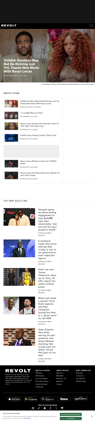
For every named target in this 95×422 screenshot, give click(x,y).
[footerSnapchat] (44, 409)
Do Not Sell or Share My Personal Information (71, 414)
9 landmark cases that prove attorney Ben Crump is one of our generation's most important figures (47, 249)
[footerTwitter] (56, 409)
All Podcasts (40, 376)
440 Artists (39, 387)
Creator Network (41, 384)
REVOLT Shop (81, 381)
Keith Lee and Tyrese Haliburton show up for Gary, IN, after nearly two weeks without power (47, 278)
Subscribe (79, 373)
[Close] (92, 416)
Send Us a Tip (61, 379)
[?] (11, 103)
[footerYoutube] (62, 409)
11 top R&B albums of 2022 (31, 113)
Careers (59, 384)
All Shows (39, 373)
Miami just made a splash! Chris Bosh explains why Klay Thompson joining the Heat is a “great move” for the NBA (47, 308)
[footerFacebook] (50, 409)
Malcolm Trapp (27, 107)
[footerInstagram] (33, 409)
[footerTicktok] (39, 409)
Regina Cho (26, 129)
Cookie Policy (27, 418)
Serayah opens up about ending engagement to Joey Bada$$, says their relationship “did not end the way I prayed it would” (47, 219)
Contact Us (80, 376)
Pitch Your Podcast (42, 381)
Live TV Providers (42, 379)
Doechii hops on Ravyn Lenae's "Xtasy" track (38, 135)
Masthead (59, 376)
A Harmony (26, 116)
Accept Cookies (70, 418)
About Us (59, 373)
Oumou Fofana (45, 290)
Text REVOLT (80, 379)
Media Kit (59, 381)
